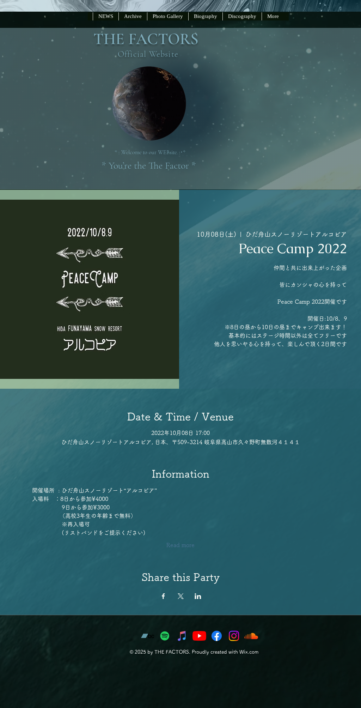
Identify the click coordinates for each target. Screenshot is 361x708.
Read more (180, 545)
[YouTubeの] (199, 636)
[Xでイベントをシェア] (180, 596)
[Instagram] (234, 636)
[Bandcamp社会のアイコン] (147, 636)
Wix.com (248, 651)
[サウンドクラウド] (251, 636)
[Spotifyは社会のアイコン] (165, 636)
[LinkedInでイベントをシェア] (198, 596)
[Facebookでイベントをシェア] (163, 596)
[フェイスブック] (217, 636)
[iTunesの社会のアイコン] (182, 636)
